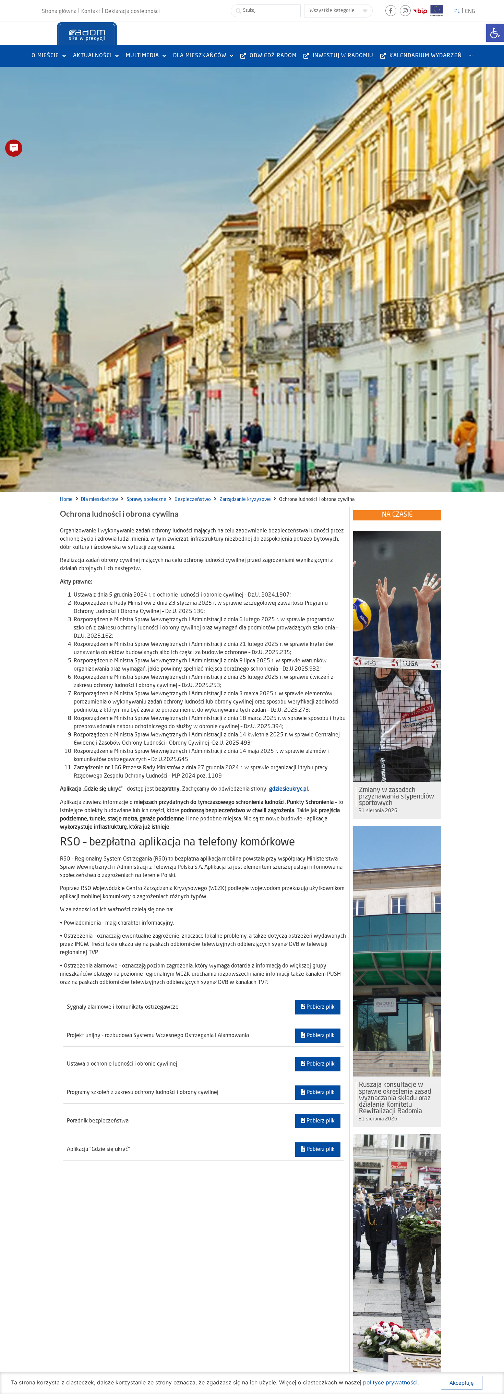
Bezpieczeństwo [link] (193, 499)
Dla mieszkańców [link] (99, 499)
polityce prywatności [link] (390, 1382)
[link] (495, 33)
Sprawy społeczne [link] (146, 499)
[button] (13, 148)
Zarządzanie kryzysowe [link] (245, 499)
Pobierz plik (320, 1007)
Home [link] (66, 499)
